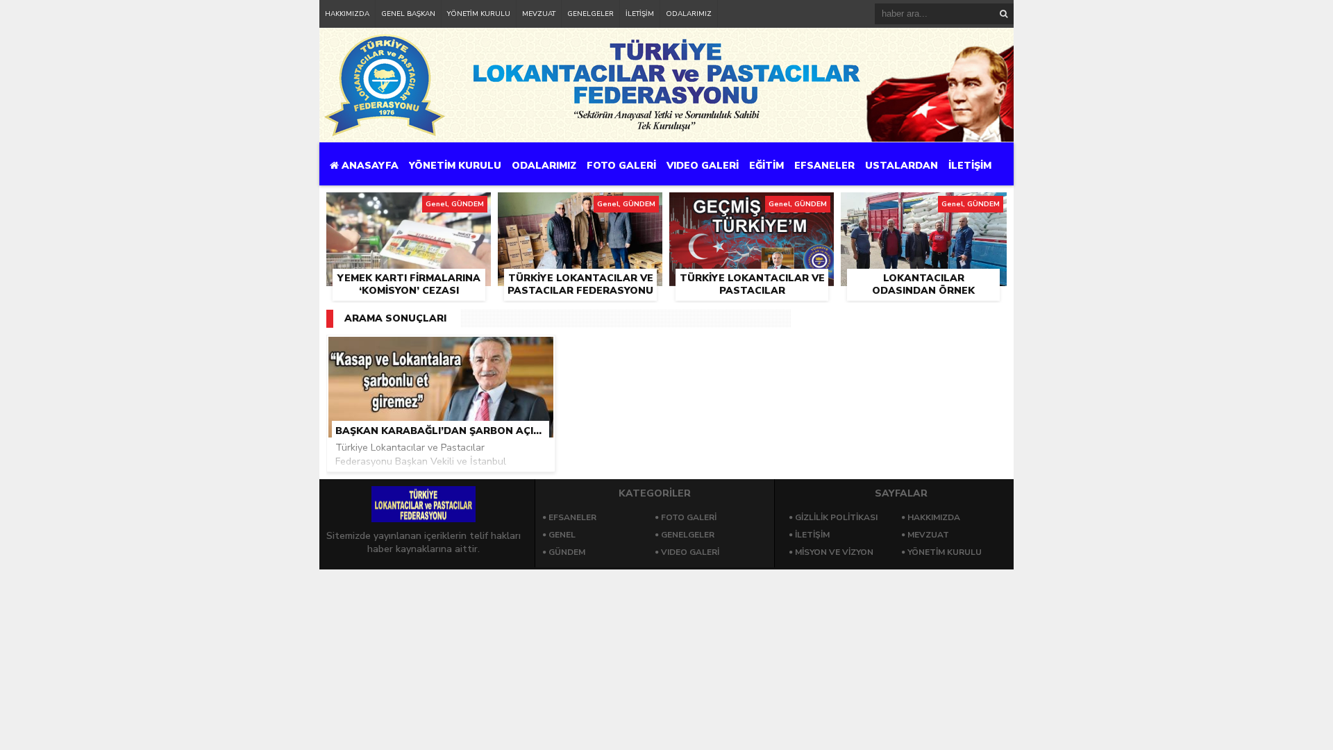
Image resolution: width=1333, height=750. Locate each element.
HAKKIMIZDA (347, 14)
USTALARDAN (901, 165)
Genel (562, 534)
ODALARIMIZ (689, 14)
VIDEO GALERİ (702, 165)
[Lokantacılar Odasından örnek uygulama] (924, 208)
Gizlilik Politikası (836, 517)
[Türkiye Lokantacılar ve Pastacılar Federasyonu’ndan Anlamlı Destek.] (751, 208)
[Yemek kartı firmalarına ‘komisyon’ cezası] (408, 208)
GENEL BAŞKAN (408, 14)
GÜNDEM (566, 552)
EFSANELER (824, 165)
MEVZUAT (538, 14)
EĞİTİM (766, 165)
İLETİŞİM (640, 14)
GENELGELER (590, 14)
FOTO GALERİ (621, 165)
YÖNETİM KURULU (478, 14)
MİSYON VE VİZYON (834, 552)
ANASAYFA (369, 165)
